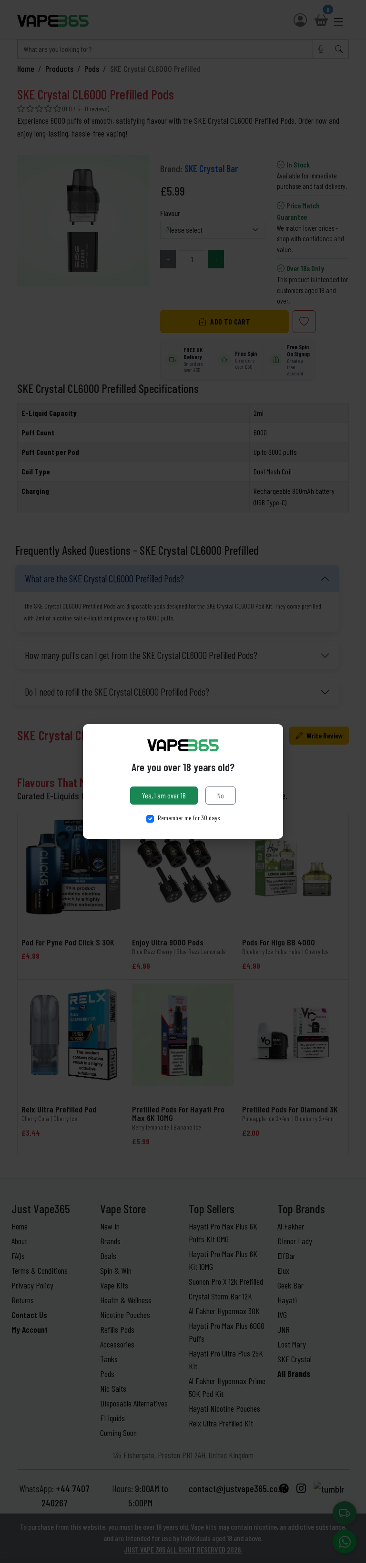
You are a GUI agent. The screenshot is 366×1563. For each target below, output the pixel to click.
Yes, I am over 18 (164, 795)
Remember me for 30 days (189, 818)
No (220, 795)
